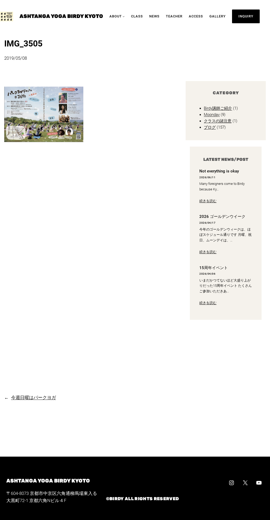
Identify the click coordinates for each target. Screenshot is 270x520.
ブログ (210, 127)
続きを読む (207, 201)
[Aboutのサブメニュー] (124, 16)
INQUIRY (245, 16)
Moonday (212, 114)
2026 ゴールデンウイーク (222, 216)
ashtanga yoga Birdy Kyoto (61, 16)
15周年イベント (213, 268)
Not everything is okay (219, 171)
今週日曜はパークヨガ (33, 397)
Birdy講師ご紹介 (218, 108)
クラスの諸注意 (218, 121)
